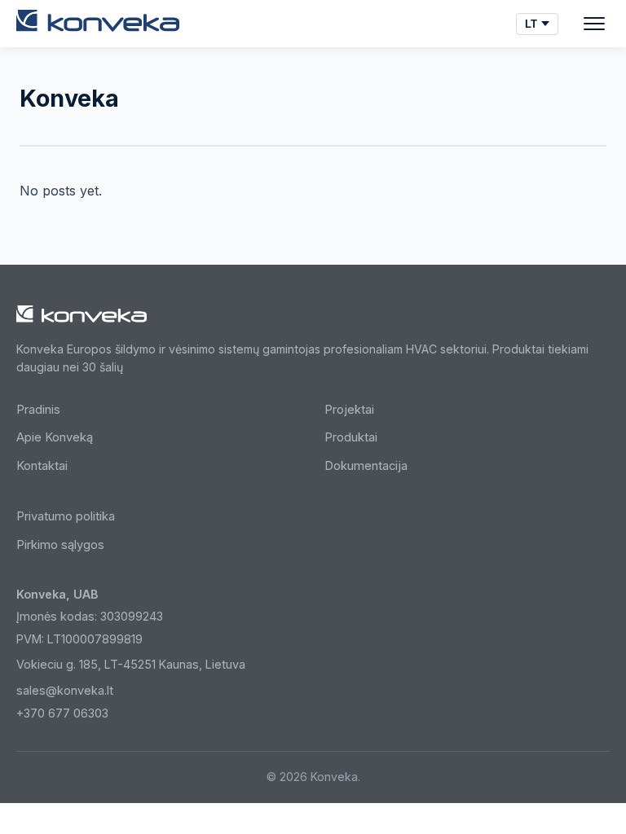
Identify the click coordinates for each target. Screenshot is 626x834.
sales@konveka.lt (64, 690)
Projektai (349, 409)
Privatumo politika (65, 516)
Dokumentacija (366, 466)
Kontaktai (42, 466)
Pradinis (38, 409)
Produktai (350, 437)
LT (531, 24)
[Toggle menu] (594, 23)
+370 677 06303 (62, 713)
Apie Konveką (54, 437)
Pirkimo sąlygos (60, 545)
